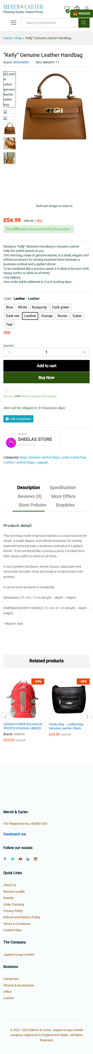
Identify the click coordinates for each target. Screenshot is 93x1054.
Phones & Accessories (18, 985)
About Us (9, 885)
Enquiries (65, 505)
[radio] (9, 307)
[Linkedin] (28, 859)
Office (7, 992)
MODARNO (21, 62)
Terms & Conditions (16, 924)
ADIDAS (19, 734)
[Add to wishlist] (33, 717)
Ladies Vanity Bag (73, 457)
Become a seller (14, 891)
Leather (8, 462)
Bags (23, 457)
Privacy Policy (13, 911)
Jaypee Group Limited (18, 954)
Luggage (41, 462)
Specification (63, 487)
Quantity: (8, 345)
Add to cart (46, 365)
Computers (11, 979)
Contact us (14, 834)
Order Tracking (13, 904)
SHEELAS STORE (35, 439)
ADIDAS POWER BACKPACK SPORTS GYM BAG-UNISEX (22, 726)
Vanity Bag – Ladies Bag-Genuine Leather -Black (66, 726)
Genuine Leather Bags (43, 457)
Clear (7, 332)
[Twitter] (12, 859)
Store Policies (32, 505)
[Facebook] (5, 859)
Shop (18, 38)
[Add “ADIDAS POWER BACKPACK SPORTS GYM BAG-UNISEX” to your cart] (13, 717)
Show (81, 14)
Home (7, 38)
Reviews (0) (30, 496)
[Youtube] (20, 859)
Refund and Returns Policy (21, 917)
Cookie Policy (12, 930)
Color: (14, 298)
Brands (8, 898)
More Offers (63, 496)
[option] (23, 713)
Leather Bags (24, 462)
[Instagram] (36, 859)
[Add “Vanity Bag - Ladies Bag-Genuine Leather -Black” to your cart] (58, 717)
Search (84, 23)
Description (28, 487)
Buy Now (46, 377)
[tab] (28, 489)
